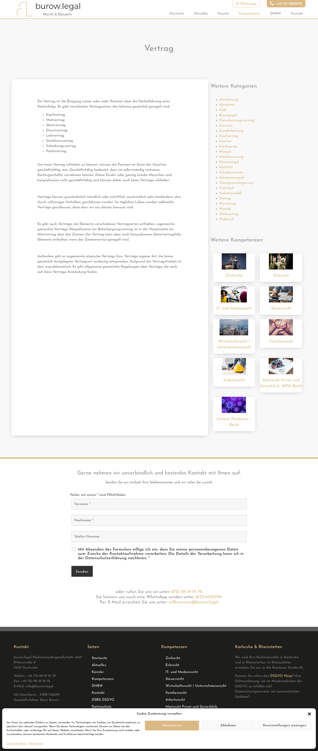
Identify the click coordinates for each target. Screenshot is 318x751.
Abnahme (226, 105)
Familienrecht (176, 693)
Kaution (225, 141)
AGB (222, 110)
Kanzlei (223, 13)
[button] (309, 714)
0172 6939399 (208, 597)
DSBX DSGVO (103, 700)
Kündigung (228, 146)
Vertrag (225, 198)
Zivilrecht (172, 658)
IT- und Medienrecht (181, 672)
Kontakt (297, 13)
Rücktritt (226, 167)
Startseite (176, 13)
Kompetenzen (249, 13)
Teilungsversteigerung (236, 183)
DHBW (275, 13)
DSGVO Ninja (281, 676)
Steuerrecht (174, 679)
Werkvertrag (229, 214)
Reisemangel (229, 162)
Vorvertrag (227, 203)
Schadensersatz (231, 172)
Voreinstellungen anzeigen (284, 725)
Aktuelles (201, 13)
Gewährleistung (231, 131)
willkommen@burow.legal (193, 602)
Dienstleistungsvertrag (236, 120)
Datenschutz (35, 743)
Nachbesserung (231, 157)
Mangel (225, 151)
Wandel (225, 209)
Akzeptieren (172, 725)
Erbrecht (172, 665)
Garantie (226, 125)
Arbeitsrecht (175, 700)
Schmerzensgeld (231, 177)
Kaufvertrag (228, 136)
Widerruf (226, 219)
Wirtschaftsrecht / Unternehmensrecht (195, 686)
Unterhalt (226, 188)
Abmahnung (228, 99)
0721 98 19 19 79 (186, 592)
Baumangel (228, 115)
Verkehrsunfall (230, 193)
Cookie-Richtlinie (16, 743)
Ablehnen (228, 725)
